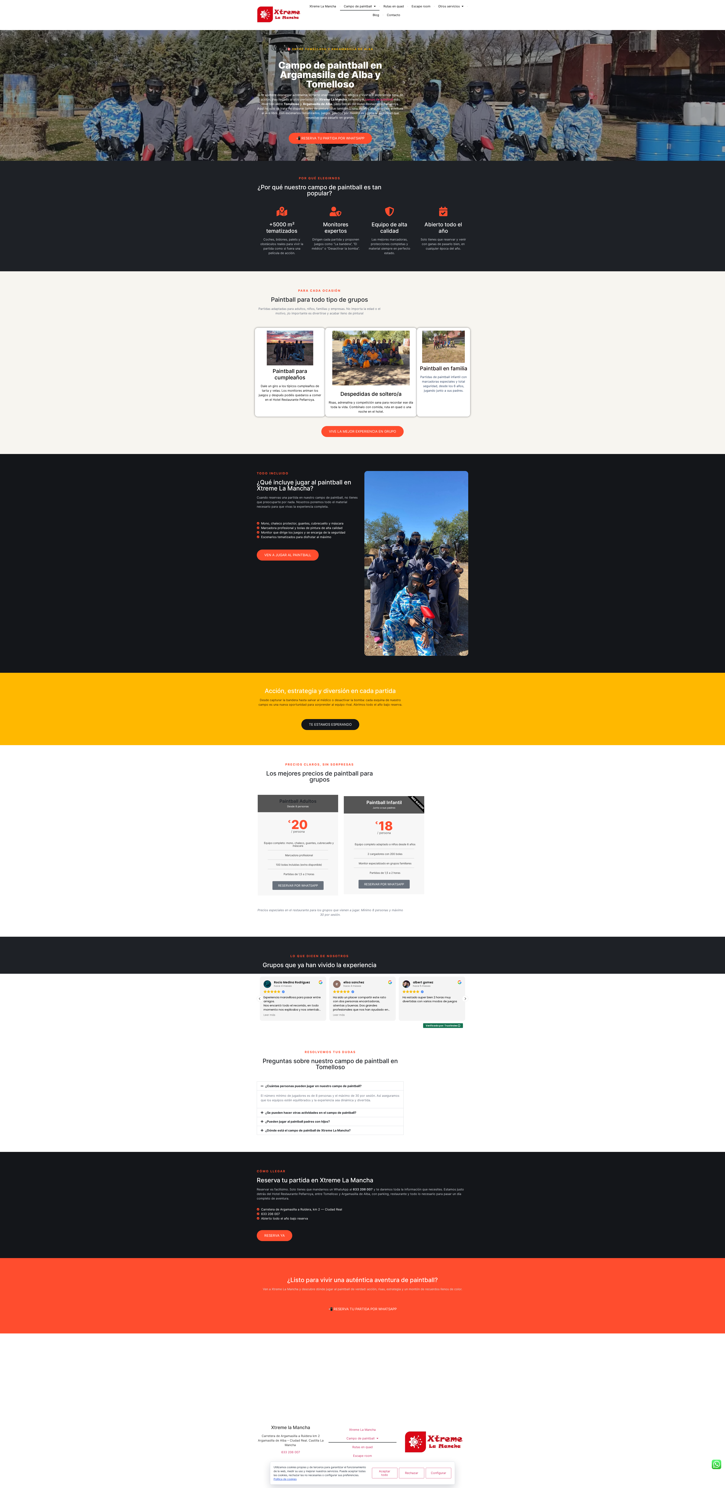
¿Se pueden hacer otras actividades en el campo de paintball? (310, 1112)
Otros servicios (449, 6)
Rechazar (411, 1473)
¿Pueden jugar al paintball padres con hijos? (297, 1121)
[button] (465, 999)
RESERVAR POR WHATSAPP (298, 885)
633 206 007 (290, 1452)
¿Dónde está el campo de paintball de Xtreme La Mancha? (308, 1130)
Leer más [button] (339, 1015)
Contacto (393, 15)
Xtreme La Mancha (322, 6)
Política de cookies (285, 1479)
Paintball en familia (443, 368)
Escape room (421, 6)
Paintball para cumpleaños (290, 374)
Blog (376, 15)
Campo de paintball (358, 6)
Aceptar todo (384, 1473)
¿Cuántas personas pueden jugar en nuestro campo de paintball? (313, 1086)
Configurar (438, 1473)
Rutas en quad (393, 6)
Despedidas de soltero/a (371, 394)
